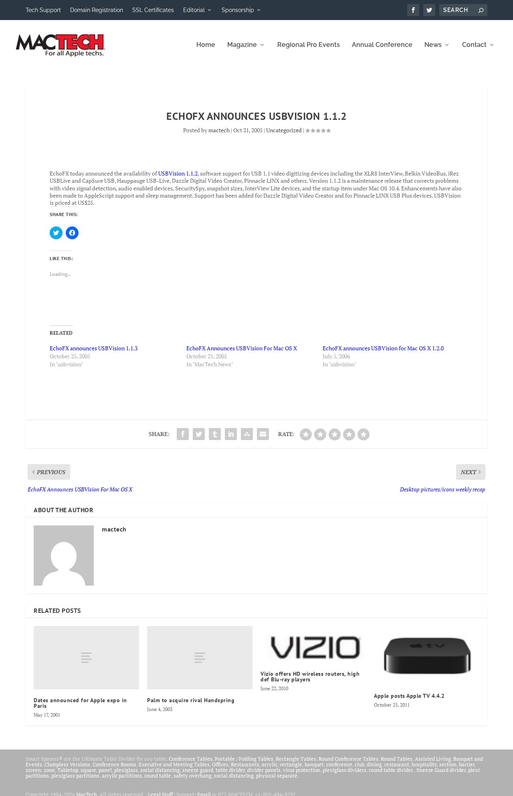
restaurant (396, 764)
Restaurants (245, 764)
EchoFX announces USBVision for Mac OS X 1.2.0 (383, 348)
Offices (220, 764)
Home (205, 45)
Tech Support (43, 10)
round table (157, 775)
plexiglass (126, 770)
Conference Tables (190, 758)
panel (105, 770)
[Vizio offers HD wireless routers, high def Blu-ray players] (313, 644)
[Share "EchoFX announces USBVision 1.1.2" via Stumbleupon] (247, 434)
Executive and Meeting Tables (174, 764)
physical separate (276, 775)
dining (374, 764)
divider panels (264, 770)
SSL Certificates (153, 10)
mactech (219, 130)
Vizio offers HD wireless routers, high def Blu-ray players (310, 676)
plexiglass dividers (344, 770)
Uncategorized (284, 130)
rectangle (291, 764)
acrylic (269, 764)
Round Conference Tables (348, 758)
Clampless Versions (67, 764)
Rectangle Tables (296, 758)
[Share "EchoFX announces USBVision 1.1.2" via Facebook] (183, 434)
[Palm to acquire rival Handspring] (199, 657)
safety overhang (193, 775)
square (88, 770)
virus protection (301, 770)
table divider (230, 770)
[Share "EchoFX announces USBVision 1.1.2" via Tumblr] (215, 434)
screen (33, 770)
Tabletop (67, 770)
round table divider (391, 770)
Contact (474, 45)
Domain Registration (96, 10)
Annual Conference (382, 45)
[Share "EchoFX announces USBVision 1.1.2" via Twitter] (199, 434)
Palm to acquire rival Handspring (190, 700)
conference (339, 764)
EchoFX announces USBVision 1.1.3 (93, 348)
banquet (314, 764)
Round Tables (396, 758)
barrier (467, 764)
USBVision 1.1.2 (178, 173)
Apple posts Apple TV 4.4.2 (409, 695)
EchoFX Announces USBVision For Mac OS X (241, 348)
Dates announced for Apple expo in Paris (80, 703)
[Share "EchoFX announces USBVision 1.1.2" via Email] (263, 434)
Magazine (242, 45)
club (359, 764)
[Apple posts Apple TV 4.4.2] (426, 655)
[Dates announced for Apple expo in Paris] (86, 657)
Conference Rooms (114, 764)
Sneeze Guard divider (441, 770)
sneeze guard (197, 770)
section (447, 764)
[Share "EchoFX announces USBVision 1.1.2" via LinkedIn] (231, 434)
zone (49, 770)
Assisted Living (433, 758)
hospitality (424, 764)
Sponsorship (238, 10)
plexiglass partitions (75, 775)
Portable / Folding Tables (244, 758)
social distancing (160, 770)
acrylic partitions (122, 775)
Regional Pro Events (308, 45)
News (433, 45)
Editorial (194, 10)
